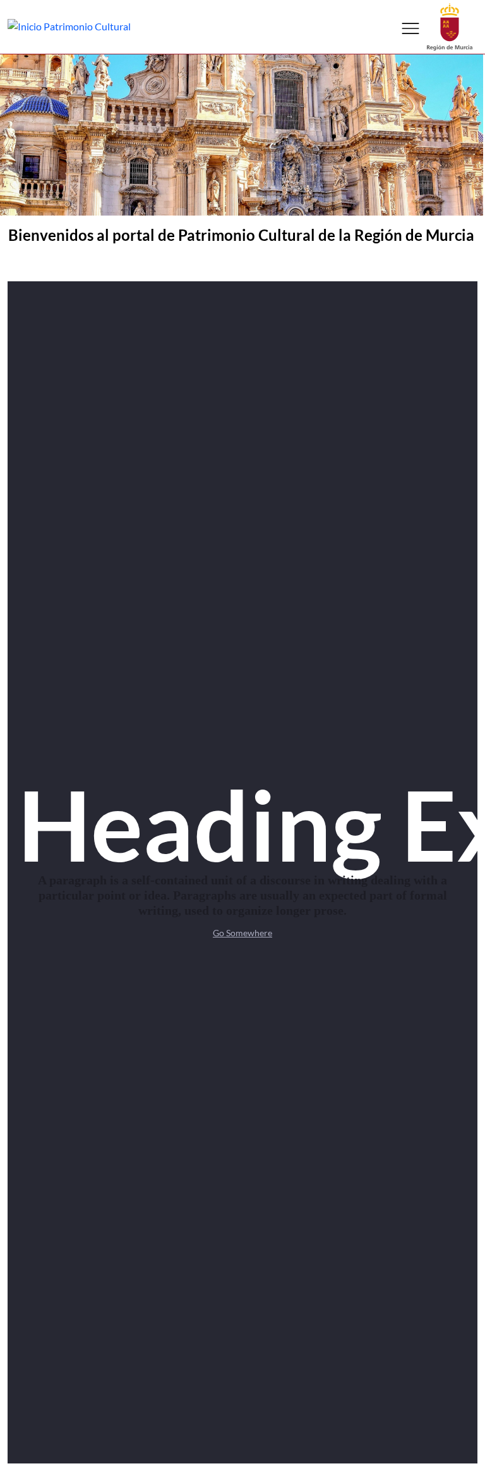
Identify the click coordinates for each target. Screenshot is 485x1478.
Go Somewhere (242, 932)
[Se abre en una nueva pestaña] (449, 26)
